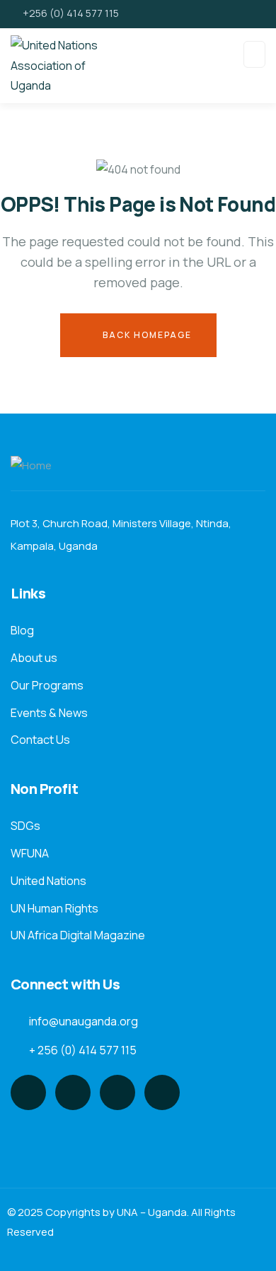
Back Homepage (146, 335)
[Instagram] (117, 1092)
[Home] (31, 466)
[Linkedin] (162, 1092)
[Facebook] (73, 1092)
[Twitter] (28, 1092)
